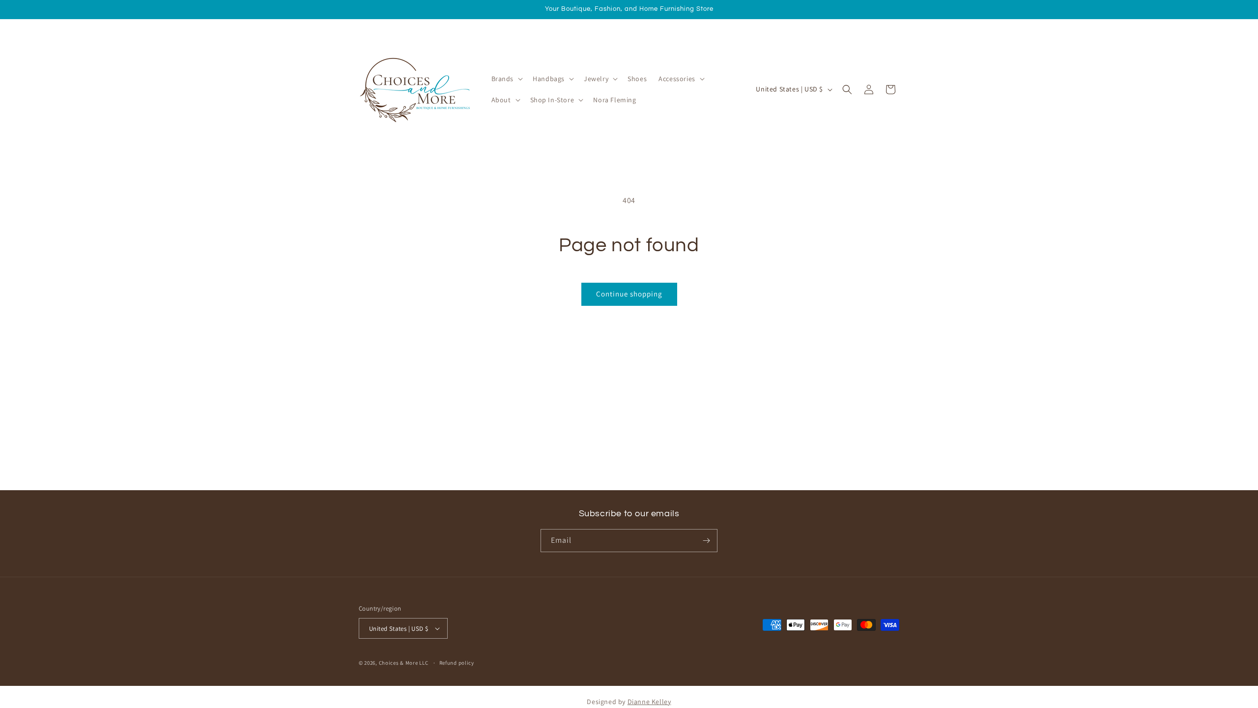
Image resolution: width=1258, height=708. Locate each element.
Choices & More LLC (404, 662)
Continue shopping (629, 293)
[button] (506, 78)
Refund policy (456, 662)
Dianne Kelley (649, 701)
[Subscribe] (706, 540)
